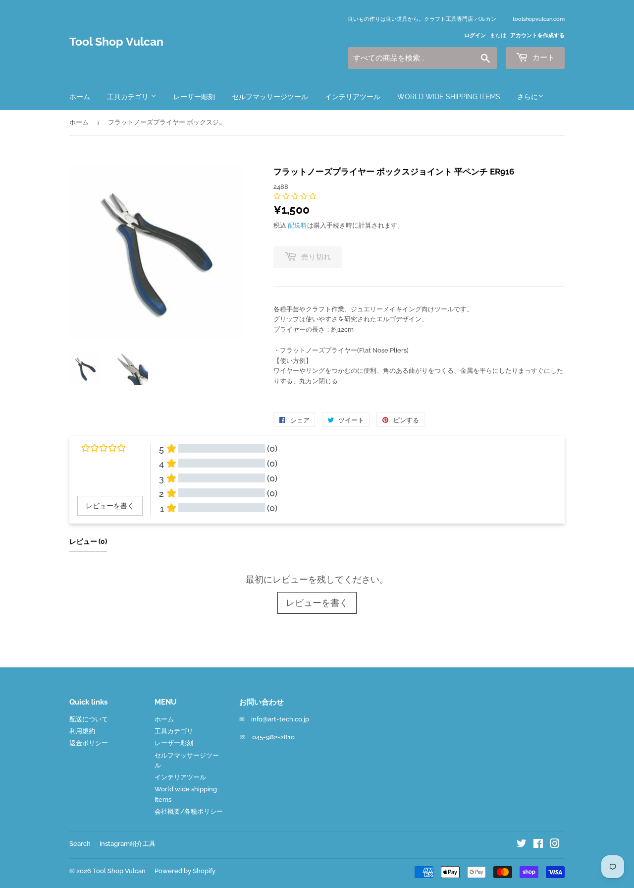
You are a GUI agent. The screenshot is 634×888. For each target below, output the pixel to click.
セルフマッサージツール (270, 97)
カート (542, 57)
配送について (88, 719)
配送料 (297, 225)
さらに (527, 97)
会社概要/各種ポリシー (189, 811)
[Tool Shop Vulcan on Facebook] (538, 845)
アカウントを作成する (537, 35)
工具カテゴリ (129, 97)
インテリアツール (352, 97)
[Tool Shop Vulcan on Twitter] (522, 845)
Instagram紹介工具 (128, 843)
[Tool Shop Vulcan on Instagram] (555, 845)
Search (80, 843)
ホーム (79, 97)
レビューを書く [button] (110, 506)
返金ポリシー (88, 743)
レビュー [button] (88, 541)
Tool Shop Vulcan (116, 41)
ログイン (475, 35)
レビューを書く (317, 602)
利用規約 (82, 731)
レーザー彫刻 (194, 97)
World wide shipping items (448, 97)
